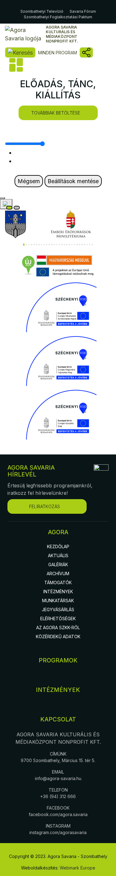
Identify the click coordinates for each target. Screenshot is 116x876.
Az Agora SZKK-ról (58, 627)
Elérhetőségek (58, 618)
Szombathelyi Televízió (41, 11)
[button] (23, 244)
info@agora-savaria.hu (58, 778)
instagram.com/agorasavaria (58, 832)
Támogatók (58, 582)
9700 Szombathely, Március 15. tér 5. (58, 760)
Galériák (58, 564)
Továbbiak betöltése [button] (55, 112)
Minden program (57, 52)
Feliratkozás (44, 506)
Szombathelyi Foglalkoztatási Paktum (58, 17)
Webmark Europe (77, 867)
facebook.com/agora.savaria (58, 814)
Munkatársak (58, 600)
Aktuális (58, 555)
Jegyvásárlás (58, 609)
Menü (15, 65)
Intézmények (58, 591)
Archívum (58, 573)
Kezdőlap (58, 546)
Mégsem (29, 181)
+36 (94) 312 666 (58, 796)
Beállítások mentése (73, 181)
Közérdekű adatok (58, 636)
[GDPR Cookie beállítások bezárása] (2, 198)
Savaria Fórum (83, 11)
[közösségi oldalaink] (86, 52)
